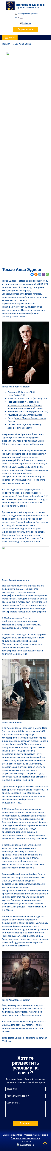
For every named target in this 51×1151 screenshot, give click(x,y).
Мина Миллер (26, 411)
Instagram (26, 23)
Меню (12, 37)
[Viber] (43, 274)
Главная (6, 44)
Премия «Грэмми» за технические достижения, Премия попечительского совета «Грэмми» (25, 405)
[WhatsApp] (47, 274)
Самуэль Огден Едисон (30, 415)
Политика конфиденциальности (25, 1138)
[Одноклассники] (36, 274)
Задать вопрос (25, 29)
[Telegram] (39, 274)
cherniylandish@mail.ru (28, 13)
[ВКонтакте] (32, 274)
